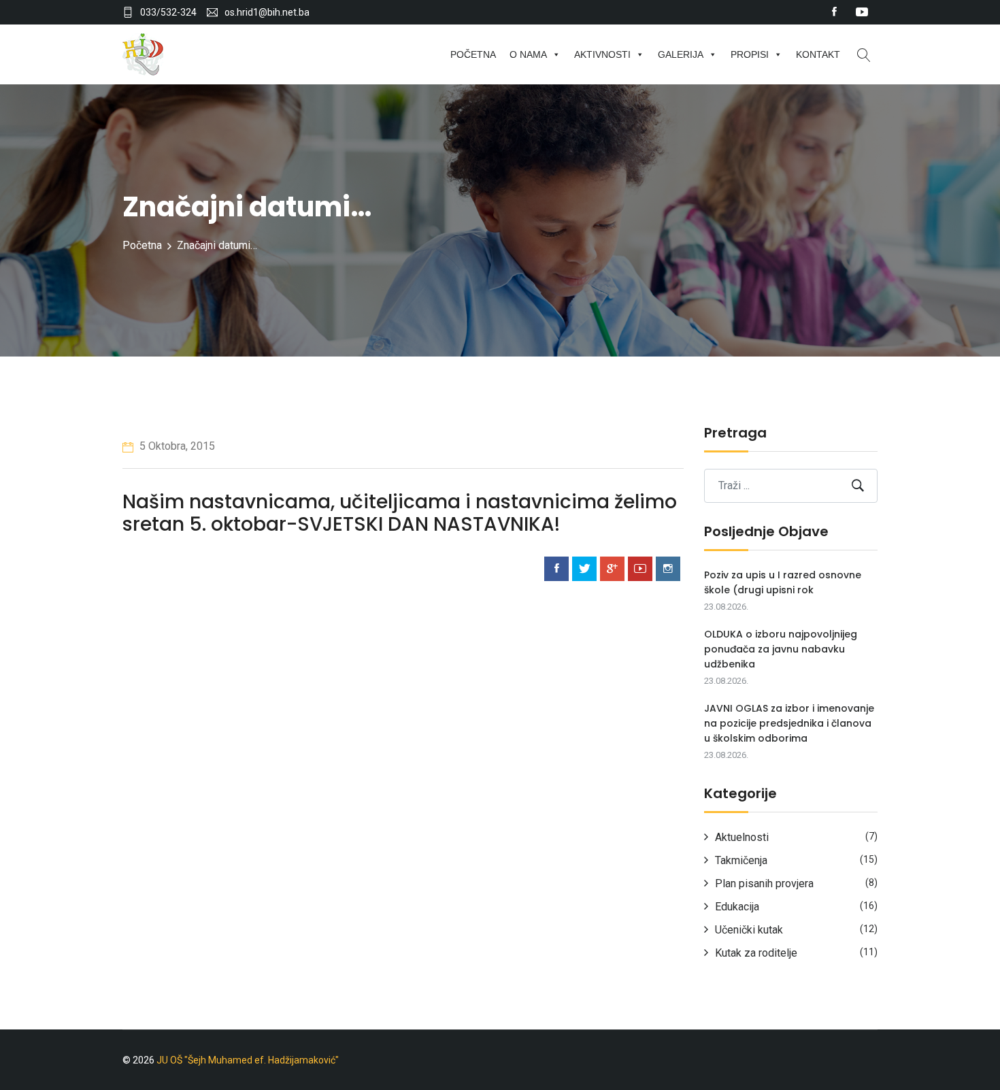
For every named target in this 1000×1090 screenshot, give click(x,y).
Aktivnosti (602, 54)
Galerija (680, 54)
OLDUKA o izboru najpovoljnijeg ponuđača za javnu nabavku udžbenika (780, 649)
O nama (528, 54)
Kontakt (818, 54)
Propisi (750, 54)
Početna (473, 54)
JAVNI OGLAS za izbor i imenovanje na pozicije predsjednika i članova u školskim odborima (789, 723)
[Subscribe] (858, 485)
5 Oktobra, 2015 (176, 446)
